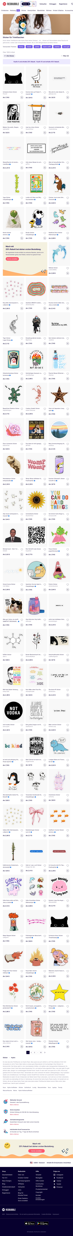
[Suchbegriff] (33, 4)
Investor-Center (23, 1178)
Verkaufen (21, 1187)
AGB (3, 1214)
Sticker (23, 10)
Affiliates (21, 1184)
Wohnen (49, 10)
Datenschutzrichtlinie (12, 1214)
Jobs (19, 1190)
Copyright (39, 1192)
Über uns (21, 1175)
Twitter (59, 1181)
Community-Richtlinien (40, 1185)
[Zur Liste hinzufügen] (21, 92)
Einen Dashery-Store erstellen (23, 1199)
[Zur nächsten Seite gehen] (45, 1052)
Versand (38, 1175)
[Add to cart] (21, 97)
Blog (3, 1184)
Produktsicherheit (42, 1189)
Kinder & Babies (58, 10)
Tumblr (59, 1184)
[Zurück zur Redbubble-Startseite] (11, 4)
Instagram (60, 1175)
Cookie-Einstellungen (40, 1198)
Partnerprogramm (24, 1181)
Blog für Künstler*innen (23, 1194)
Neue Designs (6, 1181)
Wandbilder (41, 10)
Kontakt (38, 1195)
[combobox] (28, 3)
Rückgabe (39, 1178)
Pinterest (59, 1187)
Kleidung (14, 10)
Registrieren (6, 1193)
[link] (21, 46)
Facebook (60, 1178)
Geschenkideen (7, 1175)
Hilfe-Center (40, 1181)
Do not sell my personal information (30, 1214)
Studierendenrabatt (8, 1187)
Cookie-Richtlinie (46, 1214)
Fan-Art (4, 1178)
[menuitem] (5, 10)
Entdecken (5, 10)
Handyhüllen (32, 10)
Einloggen (5, 1190)
